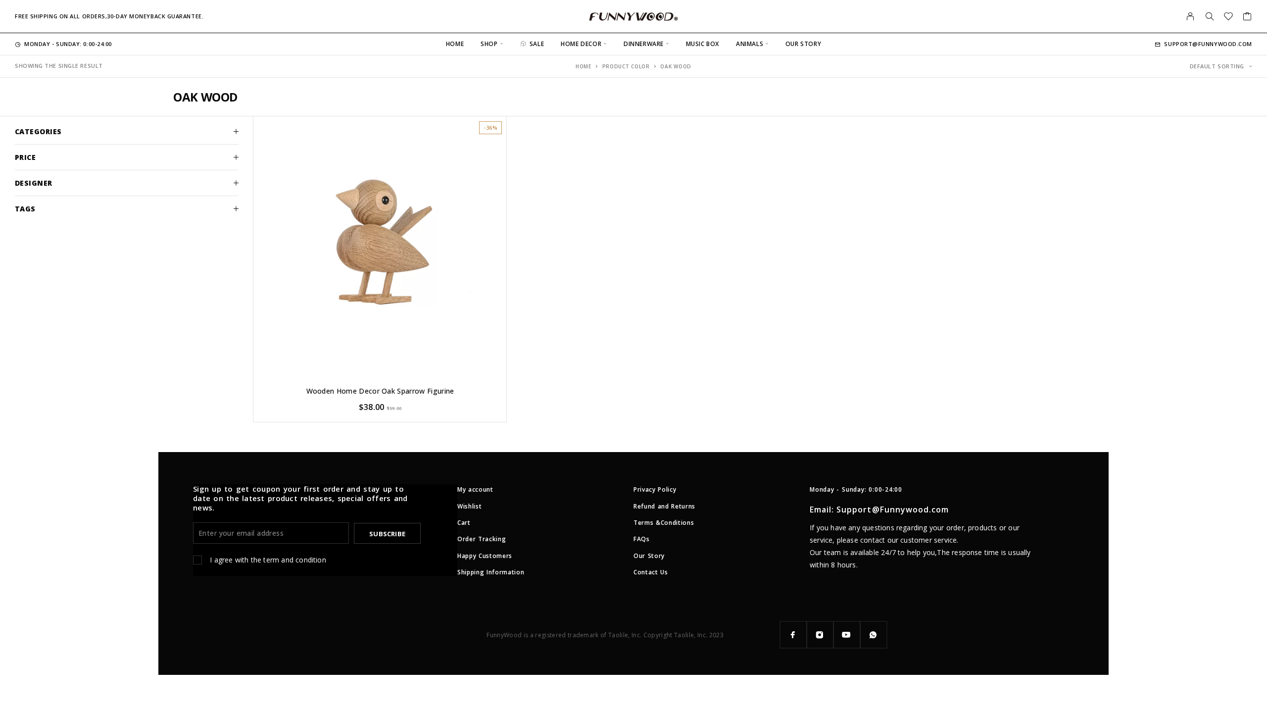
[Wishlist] (1228, 17)
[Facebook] (793, 634)
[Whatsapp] (873, 634)
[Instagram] (820, 634)
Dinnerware (644, 44)
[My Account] (1190, 16)
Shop (489, 44)
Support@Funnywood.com (1208, 44)
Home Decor (581, 44)
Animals (749, 44)
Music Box (702, 44)
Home (455, 44)
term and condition (294, 559)
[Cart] (1247, 17)
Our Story (803, 44)
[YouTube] (846, 634)
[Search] (1209, 16)
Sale (537, 44)
